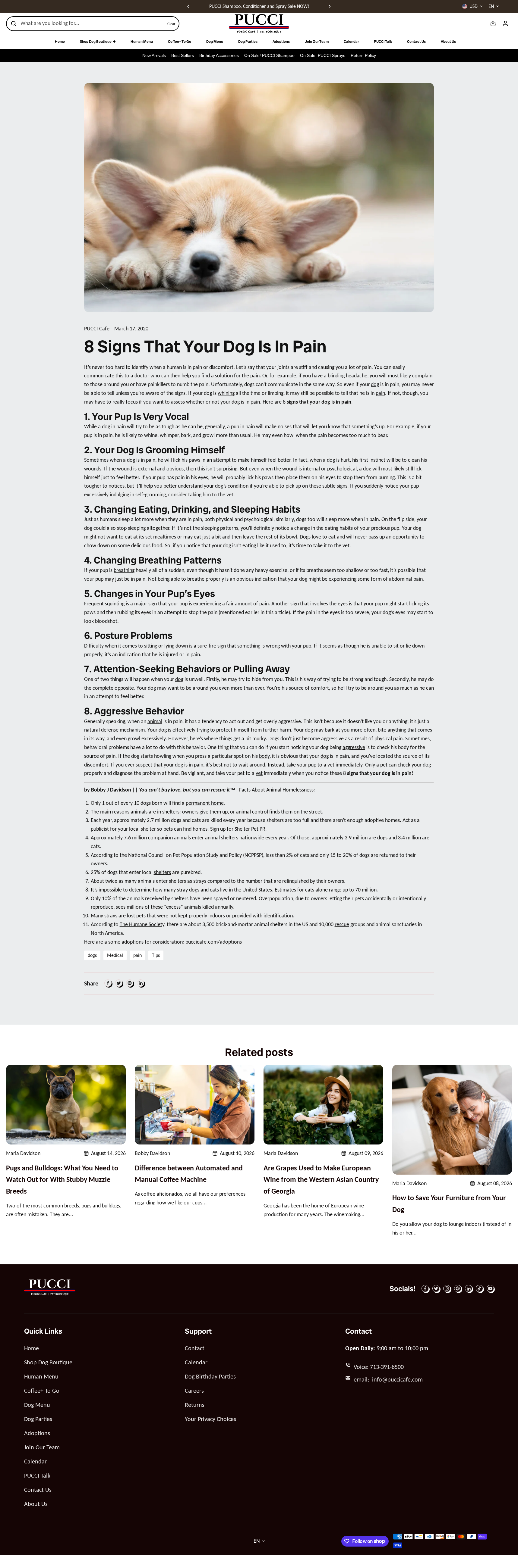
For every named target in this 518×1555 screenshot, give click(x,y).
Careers (194, 1390)
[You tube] (490, 1288)
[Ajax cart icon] (493, 23)
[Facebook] (108, 983)
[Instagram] (446, 1288)
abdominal (400, 579)
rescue (342, 924)
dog (375, 384)
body (264, 756)
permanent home (205, 803)
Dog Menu (37, 1404)
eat (197, 536)
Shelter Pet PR (250, 829)
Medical (115, 955)
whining (226, 393)
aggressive (354, 747)
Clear (171, 23)
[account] (505, 23)
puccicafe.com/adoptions (213, 941)
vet (259, 773)
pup (415, 485)
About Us (36, 1503)
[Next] (329, 6)
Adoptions (37, 1433)
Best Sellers (182, 55)
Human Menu (41, 1376)
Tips (156, 955)
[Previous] (189, 6)
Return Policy (363, 55)
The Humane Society (142, 924)
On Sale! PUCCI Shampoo (269, 55)
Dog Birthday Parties (210, 1376)
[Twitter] (118, 983)
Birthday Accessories (219, 55)
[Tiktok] (479, 1288)
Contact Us (38, 1489)
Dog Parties (38, 1418)
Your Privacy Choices (210, 1418)
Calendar (35, 1461)
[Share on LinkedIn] (140, 983)
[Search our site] (13, 23)
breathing (124, 570)
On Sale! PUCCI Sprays (322, 55)
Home (31, 1348)
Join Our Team (42, 1447)
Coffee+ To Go (41, 1390)
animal (154, 721)
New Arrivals (154, 55)
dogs (92, 955)
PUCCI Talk (37, 1475)
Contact (194, 1348)
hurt (345, 460)
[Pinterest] (129, 983)
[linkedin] (468, 1288)
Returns (194, 1404)
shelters (162, 872)
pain (380, 393)
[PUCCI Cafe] (259, 24)
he (422, 688)
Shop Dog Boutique (48, 1362)
